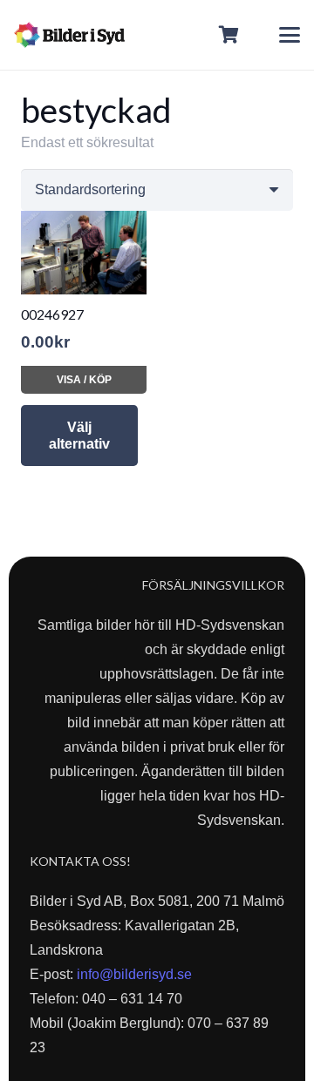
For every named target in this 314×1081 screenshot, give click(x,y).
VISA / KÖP (84, 380)
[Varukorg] (229, 35)
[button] (289, 34)
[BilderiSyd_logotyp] (69, 35)
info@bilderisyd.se (134, 974)
